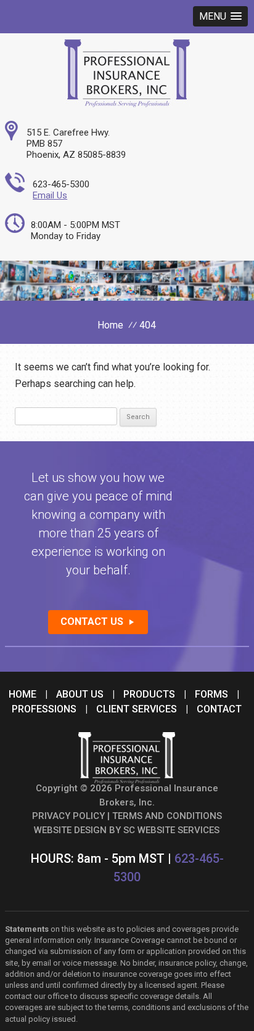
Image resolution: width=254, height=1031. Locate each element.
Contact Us (91, 621)
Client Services (136, 709)
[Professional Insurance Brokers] (127, 104)
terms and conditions (167, 815)
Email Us (50, 195)
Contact (219, 709)
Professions (44, 709)
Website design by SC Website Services (126, 830)
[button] (220, 16)
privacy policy (68, 815)
